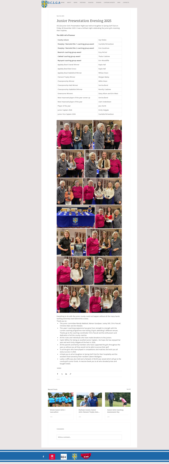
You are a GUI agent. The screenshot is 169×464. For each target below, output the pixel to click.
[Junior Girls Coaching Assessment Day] (118, 399)
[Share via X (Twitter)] (62, 374)
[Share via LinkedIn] (66, 374)
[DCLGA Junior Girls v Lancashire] (60, 399)
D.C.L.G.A (53, 2)
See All (129, 389)
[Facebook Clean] (43, 457)
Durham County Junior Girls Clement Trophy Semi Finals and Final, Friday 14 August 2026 (89, 411)
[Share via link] (70, 374)
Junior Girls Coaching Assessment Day (115, 411)
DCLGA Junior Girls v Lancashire (57, 411)
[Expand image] (75, 134)
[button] (69, 2)
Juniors (59, 368)
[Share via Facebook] (57, 374)
